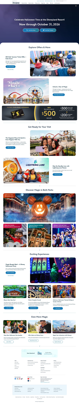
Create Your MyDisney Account (45, 382)
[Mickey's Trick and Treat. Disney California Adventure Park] (64, 235)
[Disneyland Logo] (16, 3)
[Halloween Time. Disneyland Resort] (39, 207)
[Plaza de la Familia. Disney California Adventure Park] (15, 235)
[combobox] (61, 1)
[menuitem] (24, 3)
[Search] (57, 1)
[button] (51, 3)
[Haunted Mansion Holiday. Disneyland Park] (39, 235)
